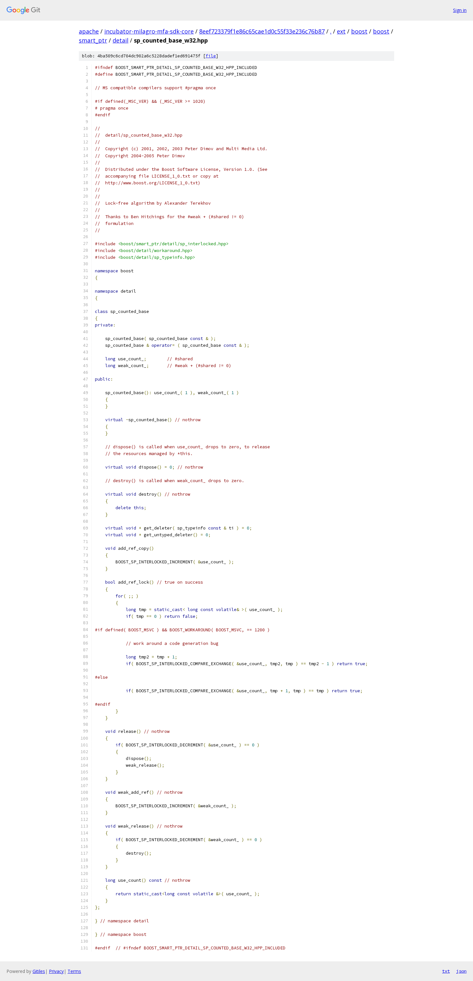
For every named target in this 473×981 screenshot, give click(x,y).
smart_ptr (93, 40)
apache (89, 31)
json (461, 971)
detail (120, 40)
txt (446, 971)
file (211, 56)
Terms (74, 971)
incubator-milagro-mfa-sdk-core (149, 31)
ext (341, 31)
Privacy (56, 971)
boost (359, 31)
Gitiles (38, 971)
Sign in (460, 10)
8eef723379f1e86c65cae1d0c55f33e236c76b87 (262, 31)
